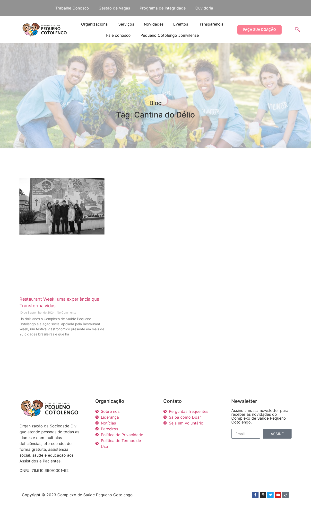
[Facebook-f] (255, 495)
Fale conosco (118, 35)
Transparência (211, 24)
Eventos (180, 24)
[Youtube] (278, 495)
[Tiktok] (285, 495)
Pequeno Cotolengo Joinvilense (169, 35)
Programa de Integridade (163, 8)
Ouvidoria (204, 8)
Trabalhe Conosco (72, 8)
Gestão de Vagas (114, 8)
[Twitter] (270, 495)
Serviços (126, 24)
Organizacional (95, 24)
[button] (297, 30)
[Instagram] (263, 495)
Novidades (154, 24)
